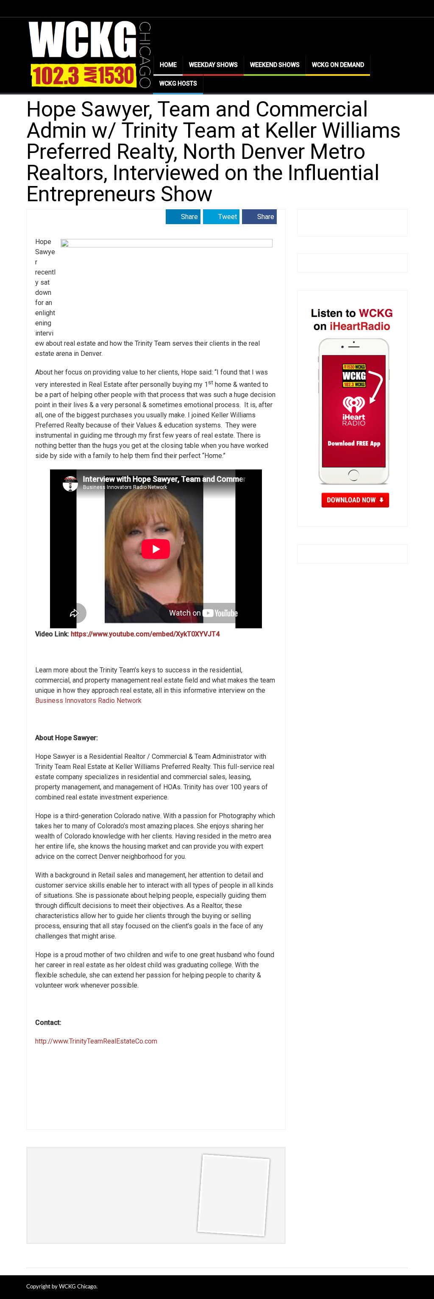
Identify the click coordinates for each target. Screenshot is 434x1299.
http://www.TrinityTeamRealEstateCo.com (96, 1041)
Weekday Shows (213, 64)
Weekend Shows (275, 64)
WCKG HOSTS (178, 83)
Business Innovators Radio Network (88, 701)
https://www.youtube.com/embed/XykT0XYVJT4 (145, 634)
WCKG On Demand (338, 64)
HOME (168, 64)
